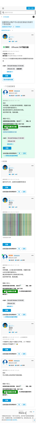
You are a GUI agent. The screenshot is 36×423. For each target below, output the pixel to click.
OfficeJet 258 (11, 69)
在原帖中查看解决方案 (10, 132)
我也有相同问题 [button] (8, 79)
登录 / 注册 (30, 8)
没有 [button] (24, 153)
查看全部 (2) (10, 144)
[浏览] (2, 8)
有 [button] (19, 153)
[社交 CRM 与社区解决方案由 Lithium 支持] (22, 412)
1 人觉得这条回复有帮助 (10, 156)
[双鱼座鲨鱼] (5, 92)
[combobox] (18, 12)
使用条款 (8, 420)
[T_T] (5, 36)
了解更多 (17, 27)
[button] (32, 35)
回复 (6, 76)
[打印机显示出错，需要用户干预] (12, 30)
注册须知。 (15, 420)
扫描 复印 (19, 69)
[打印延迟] (10, 30)
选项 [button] (33, 17)
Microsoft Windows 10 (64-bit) (16, 65)
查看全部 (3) (10, 71)
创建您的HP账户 (7, 27)
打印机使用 (6, 17)
